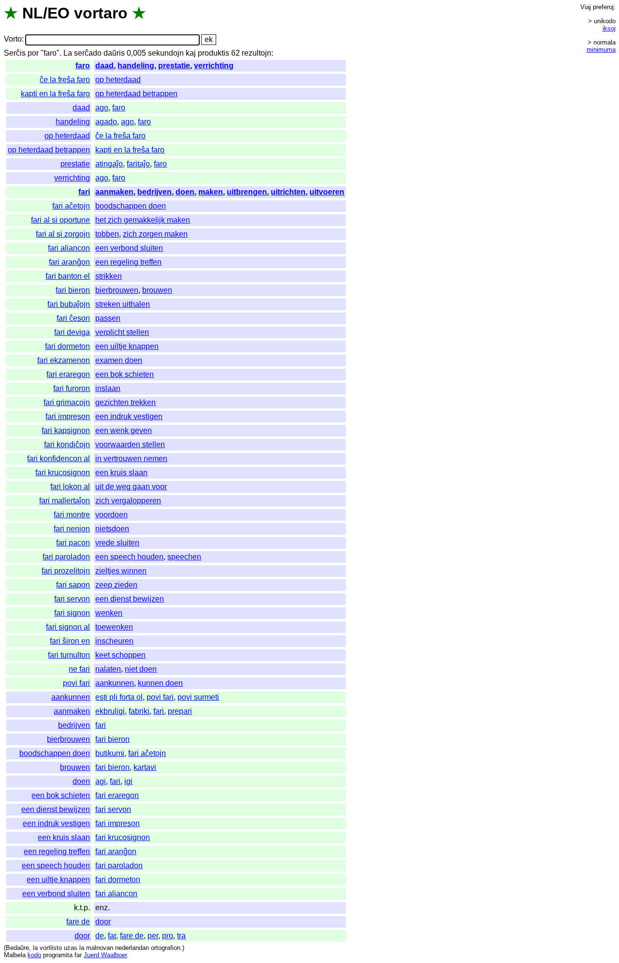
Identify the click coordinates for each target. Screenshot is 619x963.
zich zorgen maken (155, 234)
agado (106, 122)
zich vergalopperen (128, 501)
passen (107, 318)
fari (84, 192)
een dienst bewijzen (129, 599)
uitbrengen (247, 192)
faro (82, 65)
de (99, 936)
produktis (213, 53)
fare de (78, 922)
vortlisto (51, 947)
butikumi (109, 753)
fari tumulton (69, 655)
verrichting (214, 65)
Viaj (585, 7)
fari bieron (73, 290)
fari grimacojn (67, 402)
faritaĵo (138, 164)
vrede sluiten (117, 543)
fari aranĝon (69, 262)
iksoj (609, 28)
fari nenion (72, 529)
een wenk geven (123, 430)
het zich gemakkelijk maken (142, 220)
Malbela (15, 955)
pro (167, 936)
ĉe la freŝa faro (65, 79)
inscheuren (114, 641)
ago (101, 108)
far (112, 936)
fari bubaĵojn (68, 304)
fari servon (72, 599)
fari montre (72, 515)
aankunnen (114, 683)
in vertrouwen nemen (131, 458)
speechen (184, 557)
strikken (108, 276)
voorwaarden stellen (130, 444)
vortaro (101, 13)
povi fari (76, 683)
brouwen (157, 290)
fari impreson (67, 416)
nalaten (108, 669)
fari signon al (68, 627)
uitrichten (288, 192)
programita (58, 955)
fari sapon (73, 585)
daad (104, 65)
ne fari (79, 669)
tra (181, 936)
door (103, 922)
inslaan (107, 388)
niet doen (141, 669)
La (67, 53)
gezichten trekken (125, 402)
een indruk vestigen (128, 416)
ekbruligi (110, 711)
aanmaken (114, 192)
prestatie (174, 65)
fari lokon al (70, 486)
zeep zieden (116, 585)
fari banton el (67, 276)
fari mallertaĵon (64, 501)
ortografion (165, 947)
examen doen (118, 360)
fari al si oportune (60, 220)
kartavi (144, 767)
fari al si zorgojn (63, 234)
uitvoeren (327, 192)
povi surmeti (198, 697)
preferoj (603, 7)
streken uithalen (122, 304)
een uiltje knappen (127, 346)
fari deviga (72, 332)
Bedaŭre (17, 947)
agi (100, 781)
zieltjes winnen (121, 571)
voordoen (111, 515)
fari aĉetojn (71, 206)
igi (128, 781)
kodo (34, 955)
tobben (107, 234)
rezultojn (256, 53)
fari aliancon (69, 248)
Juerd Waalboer (105, 955)
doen (185, 192)
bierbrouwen (116, 290)
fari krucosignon (62, 472)
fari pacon (73, 543)
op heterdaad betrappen (136, 94)
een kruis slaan (121, 472)
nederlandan (132, 947)
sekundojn (166, 53)
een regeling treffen (128, 262)
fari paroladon (66, 557)
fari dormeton (67, 346)
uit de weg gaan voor (131, 486)
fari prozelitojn (66, 571)
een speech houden (129, 557)
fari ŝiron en (70, 641)
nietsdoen (112, 529)
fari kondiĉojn (67, 444)
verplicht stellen (122, 332)
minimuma (601, 49)
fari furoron (71, 388)
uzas (70, 947)
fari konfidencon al (58, 458)
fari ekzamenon (63, 360)
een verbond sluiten (129, 248)
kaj (191, 53)
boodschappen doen (130, 206)
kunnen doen (160, 683)
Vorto (13, 39)
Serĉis (15, 53)
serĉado (88, 53)
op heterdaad (118, 79)
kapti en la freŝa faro (55, 94)
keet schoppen (120, 655)
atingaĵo (109, 164)
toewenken (114, 627)
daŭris (114, 53)
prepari (180, 711)
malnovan (99, 947)
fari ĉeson (73, 318)
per (152, 936)
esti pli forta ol (119, 697)
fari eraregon (68, 374)
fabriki (139, 711)
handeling (136, 65)
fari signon (72, 613)
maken (210, 192)
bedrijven (154, 192)
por (33, 53)
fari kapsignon (66, 430)
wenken (108, 613)
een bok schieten (124, 374)
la (35, 947)
